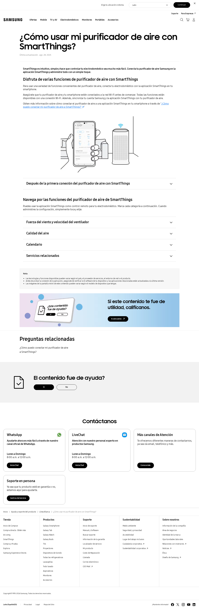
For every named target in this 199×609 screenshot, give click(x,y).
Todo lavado (48, 566)
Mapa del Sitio (49, 605)
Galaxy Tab (47, 530)
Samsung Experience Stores (14, 553)
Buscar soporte (89, 535)
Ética (164, 553)
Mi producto (88, 548)
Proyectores (48, 548)
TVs (44, 544)
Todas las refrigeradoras (53, 557)
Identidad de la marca (171, 535)
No (66, 387)
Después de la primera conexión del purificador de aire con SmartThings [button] (78, 183)
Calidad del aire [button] (37, 233)
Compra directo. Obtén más (14, 530)
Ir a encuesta (116, 319)
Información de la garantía (94, 539)
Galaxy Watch (48, 535)
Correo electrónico (91, 562)
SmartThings (8, 539)
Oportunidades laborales (172, 539)
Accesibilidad (128, 535)
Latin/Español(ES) (10, 605)
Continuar (182, 5)
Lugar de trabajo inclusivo (133, 539)
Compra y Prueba (10, 544)
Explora (6, 548)
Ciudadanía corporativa (132, 544)
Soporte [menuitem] (174, 13)
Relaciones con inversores (173, 544)
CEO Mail (87, 566)
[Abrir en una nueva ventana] (172, 604)
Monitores (47, 575)
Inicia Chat (14, 465)
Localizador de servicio (92, 544)
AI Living (6, 535)
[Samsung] (12, 20)
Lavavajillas (48, 562)
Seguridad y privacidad (132, 530)
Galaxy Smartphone (51, 526)
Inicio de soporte (90, 526)
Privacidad (28, 605)
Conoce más (145, 465)
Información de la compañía (174, 526)
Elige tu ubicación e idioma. (112, 5)
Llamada (86, 557)
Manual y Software (90, 530)
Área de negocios (169, 530)
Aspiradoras (48, 571)
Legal (38, 605)
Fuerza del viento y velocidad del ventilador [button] (57, 222)
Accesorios (47, 580)
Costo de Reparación (91, 553)
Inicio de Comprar (10, 526)
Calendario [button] (34, 245)
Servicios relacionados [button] (42, 256)
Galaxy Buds (48, 539)
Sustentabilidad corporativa (134, 548)
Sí (44, 387)
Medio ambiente (129, 526)
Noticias (165, 548)
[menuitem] (33, 20)
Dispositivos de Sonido (52, 553)
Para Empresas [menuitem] (187, 13)
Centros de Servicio (18, 498)
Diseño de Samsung (170, 557)
